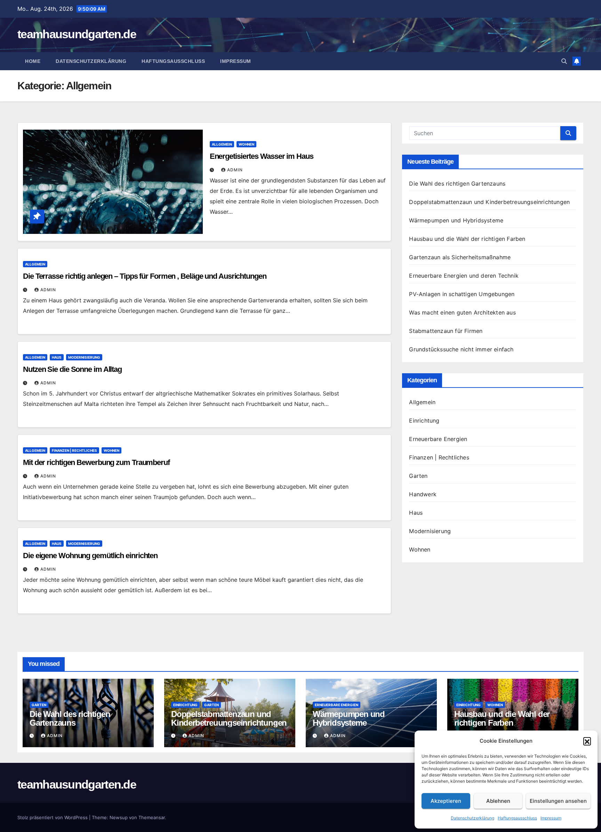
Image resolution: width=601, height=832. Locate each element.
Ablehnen (498, 801)
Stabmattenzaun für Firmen (445, 330)
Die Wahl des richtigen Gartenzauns (457, 183)
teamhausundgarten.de (76, 34)
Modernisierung (84, 357)
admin (235, 169)
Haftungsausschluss (517, 818)
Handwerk (422, 494)
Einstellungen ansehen (558, 801)
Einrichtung (424, 420)
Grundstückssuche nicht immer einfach (461, 349)
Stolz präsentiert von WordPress (53, 817)
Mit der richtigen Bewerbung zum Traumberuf (96, 462)
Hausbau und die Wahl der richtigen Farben (467, 238)
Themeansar (151, 817)
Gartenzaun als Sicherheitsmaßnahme (460, 257)
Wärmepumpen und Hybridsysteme (456, 220)
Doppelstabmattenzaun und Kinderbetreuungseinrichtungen (489, 201)
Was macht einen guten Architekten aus (462, 312)
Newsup (119, 817)
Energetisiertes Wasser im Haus (261, 156)
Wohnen (246, 144)
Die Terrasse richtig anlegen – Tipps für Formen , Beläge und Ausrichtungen (144, 276)
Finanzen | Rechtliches (74, 450)
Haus (57, 357)
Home (32, 61)
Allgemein (222, 144)
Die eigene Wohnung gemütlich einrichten (90, 555)
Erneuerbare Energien (438, 438)
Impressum (550, 818)
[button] (587, 740)
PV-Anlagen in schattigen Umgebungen (461, 294)
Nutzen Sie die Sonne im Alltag (72, 369)
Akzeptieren (446, 801)
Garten (418, 475)
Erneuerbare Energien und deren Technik (464, 275)
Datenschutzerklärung (472, 818)
